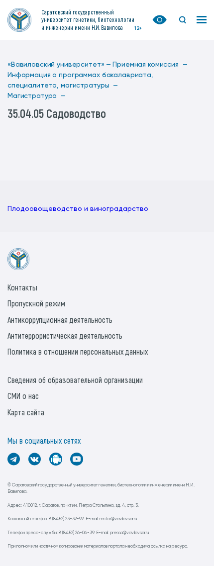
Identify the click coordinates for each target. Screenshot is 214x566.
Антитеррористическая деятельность (64, 335)
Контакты (22, 287)
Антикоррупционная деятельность (59, 319)
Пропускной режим (36, 303)
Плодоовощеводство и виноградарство (77, 208)
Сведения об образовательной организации (75, 379)
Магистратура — (36, 96)
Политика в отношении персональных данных (77, 351)
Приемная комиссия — (149, 64)
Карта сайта (25, 412)
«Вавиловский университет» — (59, 64)
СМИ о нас (23, 395)
